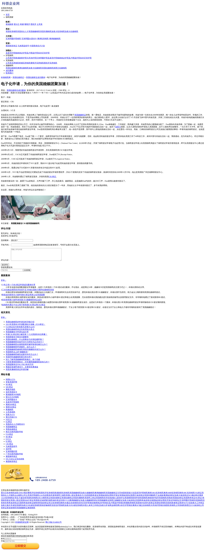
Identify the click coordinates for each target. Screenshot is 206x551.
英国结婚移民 (47, 68)
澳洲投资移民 (43, 39)
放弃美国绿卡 (11, 392)
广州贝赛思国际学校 (14, 454)
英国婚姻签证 (111, 493)
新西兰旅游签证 (137, 495)
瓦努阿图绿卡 (11, 399)
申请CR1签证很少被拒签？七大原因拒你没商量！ (26, 334)
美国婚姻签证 (80, 115)
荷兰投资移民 (54, 503)
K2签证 (9, 422)
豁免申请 (50, 495)
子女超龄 (159, 495)
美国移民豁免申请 (132, 498)
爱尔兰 (17, 24)
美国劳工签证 (90, 498)
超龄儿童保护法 (118, 498)
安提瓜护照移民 (58, 505)
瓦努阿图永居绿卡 (29, 39)
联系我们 (9, 73)
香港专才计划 (185, 503)
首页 (8, 15)
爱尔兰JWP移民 (12, 397)
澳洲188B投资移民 (171, 493)
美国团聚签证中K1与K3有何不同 (19, 364)
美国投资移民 (11, 31)
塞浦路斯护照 (21, 58)
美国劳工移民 (60, 495)
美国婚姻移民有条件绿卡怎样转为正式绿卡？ (25, 342)
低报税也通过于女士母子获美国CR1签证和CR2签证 (23, 305)
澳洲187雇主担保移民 (141, 505)
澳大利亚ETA (11, 417)
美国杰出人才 (23, 31)
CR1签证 (52, 177)
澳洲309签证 (11, 404)
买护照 (8, 449)
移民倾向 (53, 500)
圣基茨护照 (10, 53)
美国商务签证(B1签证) (193, 498)
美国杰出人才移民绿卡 (15, 424)
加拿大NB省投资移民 (31, 505)
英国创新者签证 (172, 503)
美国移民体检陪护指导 (149, 498)
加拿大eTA (10, 415)
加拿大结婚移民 (71, 31)
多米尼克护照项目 (85, 503)
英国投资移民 (160, 503)
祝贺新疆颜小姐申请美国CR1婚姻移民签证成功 (22, 300)
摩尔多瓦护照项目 (124, 505)
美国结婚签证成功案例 (35, 77)
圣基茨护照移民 (12, 402)
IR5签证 (9, 384)
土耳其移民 (10, 412)
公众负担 (43, 495)
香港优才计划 (81, 495)
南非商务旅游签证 (10, 503)
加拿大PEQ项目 (21, 493)
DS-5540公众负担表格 (15, 459)
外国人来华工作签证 (91, 505)
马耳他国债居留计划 (125, 493)
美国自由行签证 (27, 500)
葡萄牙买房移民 (37, 63)
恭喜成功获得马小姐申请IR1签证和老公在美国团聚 (23, 295)
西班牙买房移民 (50, 63)
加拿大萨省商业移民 (108, 505)
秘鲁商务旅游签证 (41, 503)
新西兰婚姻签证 (116, 500)
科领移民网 (5, 77)
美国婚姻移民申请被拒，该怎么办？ (21, 347)
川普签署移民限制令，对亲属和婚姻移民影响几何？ (28, 362)
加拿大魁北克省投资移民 (11, 505)
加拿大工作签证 (197, 503)
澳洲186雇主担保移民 (69, 503)
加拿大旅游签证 (181, 495)
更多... (3, 280)
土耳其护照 (10, 58)
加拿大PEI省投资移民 (74, 505)
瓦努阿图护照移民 (13, 39)
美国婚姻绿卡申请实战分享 (17, 332)
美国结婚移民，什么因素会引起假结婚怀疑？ (25, 339)
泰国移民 (31, 508)
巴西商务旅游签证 (25, 503)
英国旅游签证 (125, 495)
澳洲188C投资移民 (187, 493)
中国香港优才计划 (37, 46)
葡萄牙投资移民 (34, 493)
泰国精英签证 (11, 46)
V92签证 (198, 493)
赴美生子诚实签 (19, 498)
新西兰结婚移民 (60, 68)
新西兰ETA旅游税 (192, 505)
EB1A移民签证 (44, 498)
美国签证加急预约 (41, 500)
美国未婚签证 (11, 429)
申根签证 (176, 500)
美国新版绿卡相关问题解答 (17, 337)
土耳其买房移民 (12, 63)
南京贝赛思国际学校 (14, 432)
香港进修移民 (45, 505)
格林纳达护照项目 (101, 503)
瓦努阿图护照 (42, 58)
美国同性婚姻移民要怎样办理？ (19, 357)
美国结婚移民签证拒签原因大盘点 (20, 329)
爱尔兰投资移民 (7, 493)
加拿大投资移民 (58, 31)
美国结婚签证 (18, 77)
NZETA (9, 419)
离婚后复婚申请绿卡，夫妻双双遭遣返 (22, 367)
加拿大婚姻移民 (87, 493)
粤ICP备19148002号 (53, 522)
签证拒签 (60, 500)
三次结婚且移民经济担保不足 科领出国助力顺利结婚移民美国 (28, 290)
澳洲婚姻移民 (55, 39)
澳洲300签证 (11, 407)
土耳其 (39, 24)
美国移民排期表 (165, 498)
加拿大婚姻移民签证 (89, 500)
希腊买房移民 (25, 63)
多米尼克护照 (44, 53)
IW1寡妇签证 (193, 495)
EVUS (8, 439)
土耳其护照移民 (32, 495)
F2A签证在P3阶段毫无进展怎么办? (20, 327)
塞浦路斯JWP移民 (13, 394)
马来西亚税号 (23, 46)
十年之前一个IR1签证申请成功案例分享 (18, 285)
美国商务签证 (92, 495)
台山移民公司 (20, 495)
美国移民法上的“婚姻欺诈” (17, 352)
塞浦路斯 (9, 24)
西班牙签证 (114, 495)
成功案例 (9, 70)
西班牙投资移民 (47, 493)
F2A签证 (9, 434)
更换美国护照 (11, 382)
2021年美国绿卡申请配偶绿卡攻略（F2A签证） (25, 324)
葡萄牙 (27, 24)
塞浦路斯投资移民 (62, 493)
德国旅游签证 (157, 500)
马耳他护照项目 (157, 505)
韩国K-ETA (10, 379)
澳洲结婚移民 (23, 68)
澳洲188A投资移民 (155, 493)
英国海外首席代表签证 (144, 503)
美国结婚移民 (11, 68)
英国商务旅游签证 (143, 500)
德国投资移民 (169, 505)
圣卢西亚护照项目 (116, 503)
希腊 (22, 24)
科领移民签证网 (22, 522)
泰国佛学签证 (11, 456)
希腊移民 (9, 410)
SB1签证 (9, 387)
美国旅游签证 (104, 495)
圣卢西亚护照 (32, 53)
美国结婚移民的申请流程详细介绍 (20, 322)
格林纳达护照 (21, 53)
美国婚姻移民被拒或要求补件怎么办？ (22, 354)
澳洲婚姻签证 (75, 500)
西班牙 (33, 24)
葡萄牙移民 (10, 389)
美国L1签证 (71, 495)
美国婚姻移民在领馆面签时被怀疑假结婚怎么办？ (27, 344)
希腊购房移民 (129, 503)
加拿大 (118, 127)
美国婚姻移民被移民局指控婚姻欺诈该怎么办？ (26, 349)
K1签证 (9, 441)
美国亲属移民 (46, 31)
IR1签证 (9, 437)
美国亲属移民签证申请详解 (17, 369)
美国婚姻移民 (34, 31)
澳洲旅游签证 (169, 495)
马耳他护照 (31, 58)
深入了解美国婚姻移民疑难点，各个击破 (23, 359)
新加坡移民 (11, 508)
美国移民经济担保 (103, 498)
